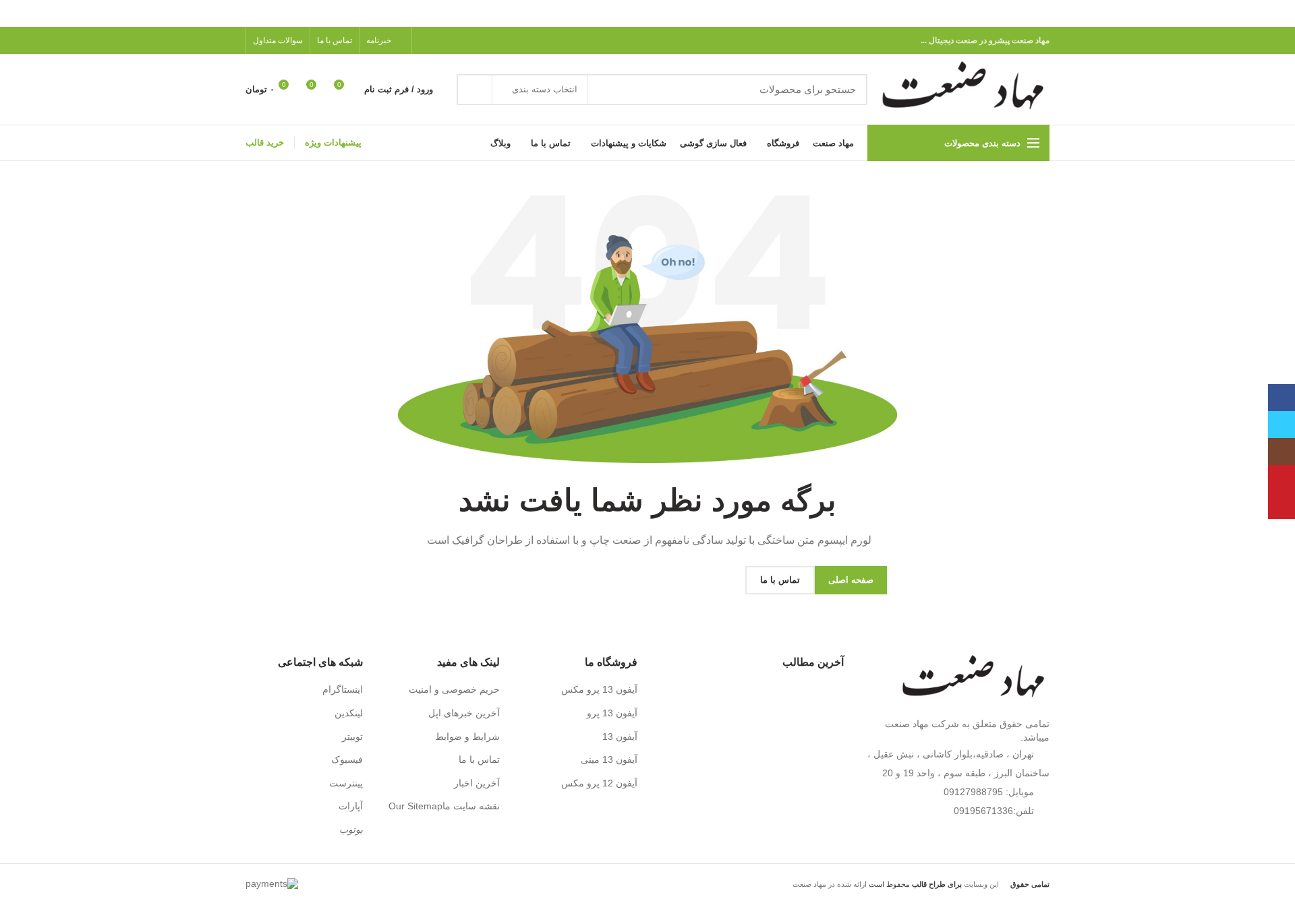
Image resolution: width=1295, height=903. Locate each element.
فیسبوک (347, 759)
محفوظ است (914, 884)
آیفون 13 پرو (612, 713)
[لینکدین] (442, 40)
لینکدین (349, 713)
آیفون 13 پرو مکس (599, 689)
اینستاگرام (342, 689)
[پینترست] (457, 40)
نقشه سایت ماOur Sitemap (444, 806)
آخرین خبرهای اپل (464, 713)
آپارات (351, 806)
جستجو (475, 89)
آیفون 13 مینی (609, 759)
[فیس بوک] (488, 40)
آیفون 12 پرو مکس (599, 783)
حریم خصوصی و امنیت (454, 689)
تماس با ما (479, 759)
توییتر (352, 736)
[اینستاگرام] (1281, 451)
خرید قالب (265, 142)
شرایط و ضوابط (467, 736)
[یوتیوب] (1281, 478)
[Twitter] (473, 40)
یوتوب (351, 829)
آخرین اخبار (477, 783)
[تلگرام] (426, 40)
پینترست (346, 783)
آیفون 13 (619, 736)
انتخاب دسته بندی (544, 89)
